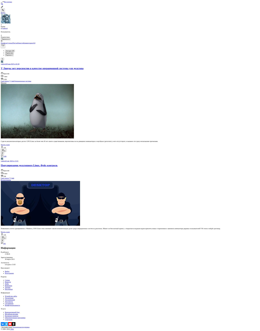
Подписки (9, 55)
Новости (20, 43)
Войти (7, 271)
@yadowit (4, 28)
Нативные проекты (11, 316)
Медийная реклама (11, 314)
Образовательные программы (15, 318)
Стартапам (8, 319)
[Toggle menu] (1, 2)
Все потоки (8, 2)
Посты (15, 43)
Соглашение (9, 303)
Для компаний (10, 300)
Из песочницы (6, 180)
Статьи (10, 43)
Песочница (9, 289)
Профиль (4, 43)
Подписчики (9, 53)
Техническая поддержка (21, 327)
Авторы (7, 287)
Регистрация (9, 273)
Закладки (10, 51)
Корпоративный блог (12, 312)
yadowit (3, 64)
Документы (9, 302)
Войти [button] (3, 13)
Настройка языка (7, 327)
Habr (12, 329)
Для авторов (9, 298)
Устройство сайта (11, 296)
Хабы (7, 284)
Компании (8, 286)
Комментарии (29, 43)
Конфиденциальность (12, 305)
